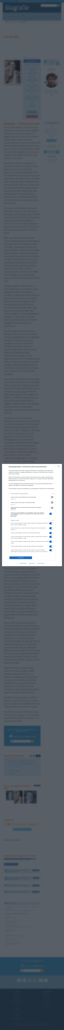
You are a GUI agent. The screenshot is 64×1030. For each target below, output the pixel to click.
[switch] (51, 497)
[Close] (59, 466)
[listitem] (32, 493)
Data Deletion (23, 563)
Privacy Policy (40, 563)
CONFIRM (21, 557)
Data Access (32, 563)
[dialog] (32, 515)
